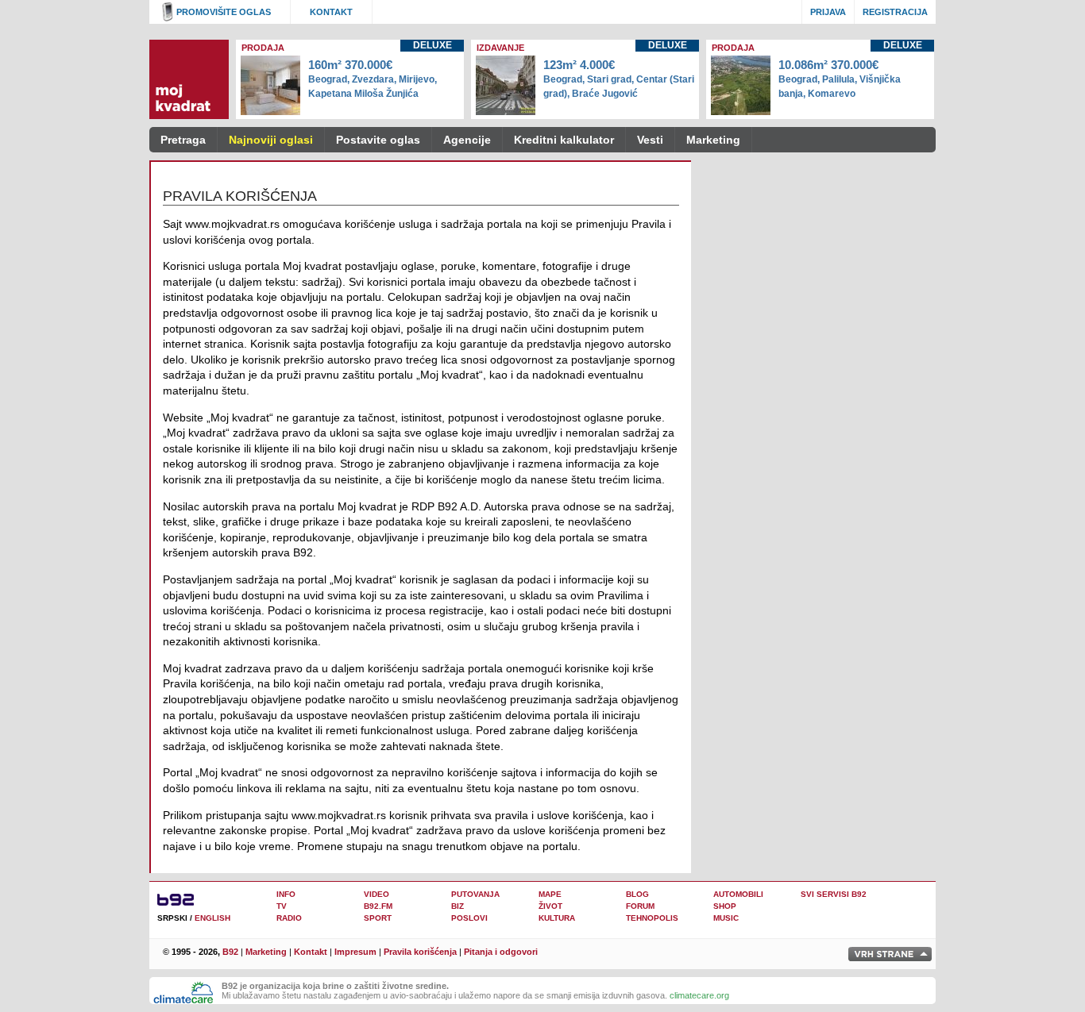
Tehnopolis (652, 918)
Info (285, 894)
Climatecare (183, 993)
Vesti (650, 139)
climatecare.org (699, 995)
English (212, 918)
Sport (378, 918)
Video (376, 894)
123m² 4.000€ (618, 78)
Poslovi (469, 918)
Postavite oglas (378, 139)
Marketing (713, 139)
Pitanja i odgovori (501, 951)
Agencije (467, 139)
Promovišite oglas (223, 12)
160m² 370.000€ (372, 78)
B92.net (181, 899)
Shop (724, 906)
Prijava (828, 12)
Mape (550, 894)
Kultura (557, 918)
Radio (289, 918)
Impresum (355, 951)
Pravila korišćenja (420, 951)
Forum (640, 906)
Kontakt (331, 12)
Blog (637, 894)
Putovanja (475, 894)
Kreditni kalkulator (564, 139)
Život (550, 906)
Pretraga (183, 139)
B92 (230, 951)
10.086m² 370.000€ (839, 78)
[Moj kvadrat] (189, 79)
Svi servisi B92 (834, 894)
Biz (457, 906)
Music (726, 918)
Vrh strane (890, 954)
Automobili (738, 894)
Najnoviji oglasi (271, 139)
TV (281, 906)
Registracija (895, 12)
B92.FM (378, 906)
